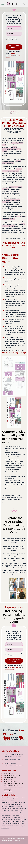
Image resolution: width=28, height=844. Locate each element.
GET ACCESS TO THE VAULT (14, 47)
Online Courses (8, 773)
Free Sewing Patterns (10, 777)
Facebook (16, 760)
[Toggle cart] (24, 3)
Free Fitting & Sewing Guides (12, 775)
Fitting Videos (8, 779)
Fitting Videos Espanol (10, 781)
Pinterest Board (16, 754)
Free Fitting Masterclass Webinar (13, 787)
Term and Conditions (14, 841)
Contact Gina (8, 791)
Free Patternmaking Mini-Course (13, 783)
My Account (7, 789)
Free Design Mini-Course (11, 785)
